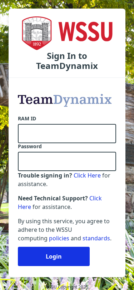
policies (59, 238)
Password (30, 146)
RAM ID (27, 118)
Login (54, 256)
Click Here (87, 175)
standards (96, 238)
